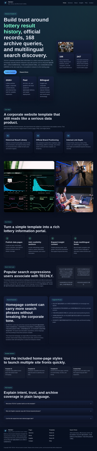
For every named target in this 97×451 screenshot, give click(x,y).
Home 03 (51, 438)
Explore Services (10, 72)
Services (70, 2)
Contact (91, 2)
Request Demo (24, 72)
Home (64, 2)
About (75, 2)
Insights (81, 2)
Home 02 (51, 435)
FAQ (86, 2)
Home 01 (51, 432)
